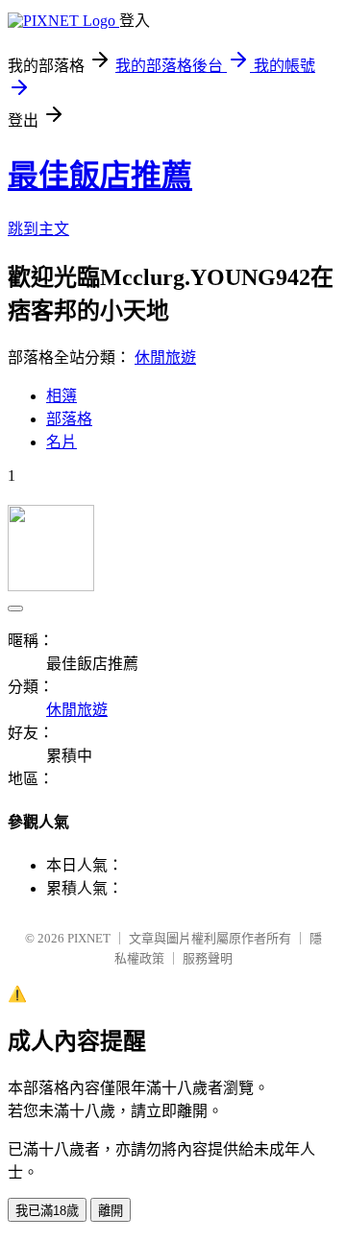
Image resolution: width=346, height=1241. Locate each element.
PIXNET (89, 938)
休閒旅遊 (165, 357)
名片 (61, 442)
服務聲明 (208, 958)
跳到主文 (38, 229)
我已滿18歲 (47, 1211)
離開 (110, 1211)
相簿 (61, 396)
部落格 (69, 419)
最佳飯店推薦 (100, 175)
